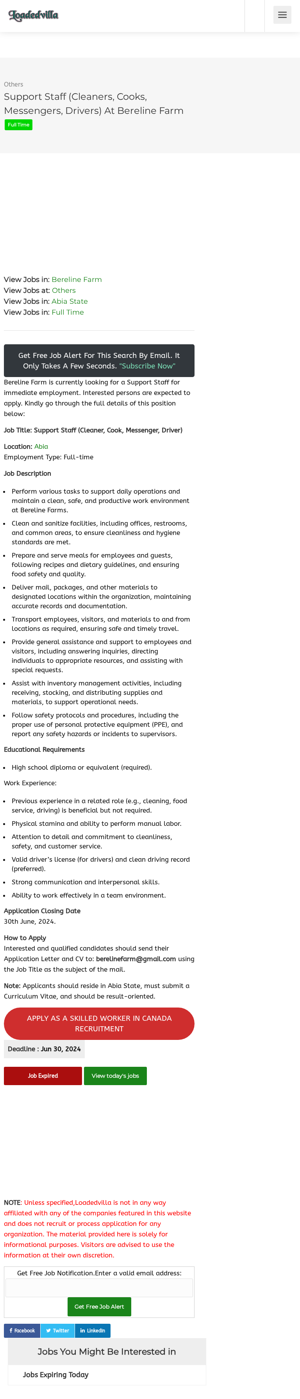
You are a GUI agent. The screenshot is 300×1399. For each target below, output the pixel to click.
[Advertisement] (99, 207)
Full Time (68, 312)
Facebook (24, 1330)
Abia (41, 446)
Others (13, 84)
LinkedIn (96, 1330)
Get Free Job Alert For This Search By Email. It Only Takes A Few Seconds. (99, 360)
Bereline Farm (77, 279)
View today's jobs (115, 1075)
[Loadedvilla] (33, 10)
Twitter (61, 1330)
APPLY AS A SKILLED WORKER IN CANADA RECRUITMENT (99, 1023)
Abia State (70, 301)
